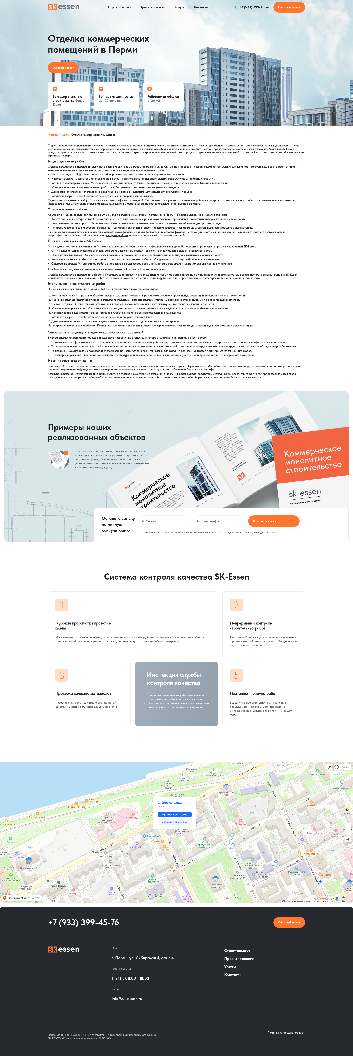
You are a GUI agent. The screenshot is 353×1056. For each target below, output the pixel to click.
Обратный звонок (289, 922)
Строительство (119, 7)
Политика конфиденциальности (286, 1032)
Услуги (180, 7)
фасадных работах (116, 235)
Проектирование (152, 7)
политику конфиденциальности (260, 532)
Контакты (201, 7)
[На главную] (63, 977)
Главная (53, 134)
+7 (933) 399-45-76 (254, 7)
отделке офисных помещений (104, 203)
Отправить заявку (264, 521)
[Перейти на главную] (63, 7)
